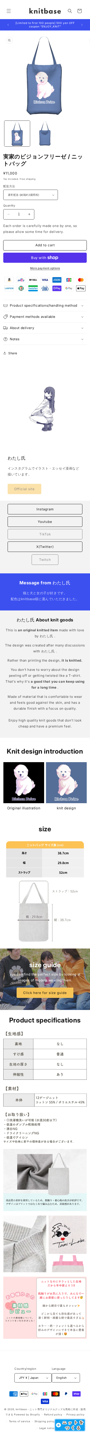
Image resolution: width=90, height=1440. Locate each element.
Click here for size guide (45, 993)
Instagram (45, 509)
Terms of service (19, 1421)
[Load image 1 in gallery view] (17, 133)
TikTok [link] (45, 534)
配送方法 (9, 186)
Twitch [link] (45, 560)
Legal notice (47, 1428)
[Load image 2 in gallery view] (45, 133)
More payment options (45, 268)
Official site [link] (24, 489)
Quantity (9, 205)
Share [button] (12, 353)
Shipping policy (45, 1421)
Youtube (45, 522)
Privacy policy (75, 1414)
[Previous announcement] (8, 25)
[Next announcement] (82, 25)
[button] (9, 11)
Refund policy (53, 1414)
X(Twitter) (45, 547)
